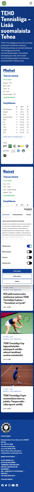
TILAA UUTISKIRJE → (7, 479)
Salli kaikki (17, 271)
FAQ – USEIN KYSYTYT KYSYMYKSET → (13, 471)
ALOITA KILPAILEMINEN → (9, 462)
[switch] (29, 251)
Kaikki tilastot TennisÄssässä (12, 137)
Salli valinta (17, 276)
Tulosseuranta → (10, 97)
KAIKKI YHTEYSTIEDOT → (9, 457)
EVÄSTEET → (5, 473)
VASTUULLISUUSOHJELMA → (10, 467)
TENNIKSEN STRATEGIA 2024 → (11, 465)
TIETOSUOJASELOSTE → (9, 476)
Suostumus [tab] (6, 214)
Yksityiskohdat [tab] (17, 214)
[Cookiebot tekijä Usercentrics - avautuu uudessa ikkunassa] (24, 209)
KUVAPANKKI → (5, 469)
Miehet (9, 70)
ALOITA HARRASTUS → (8, 460)
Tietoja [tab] (28, 214)
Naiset (8, 171)
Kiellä (17, 281)
